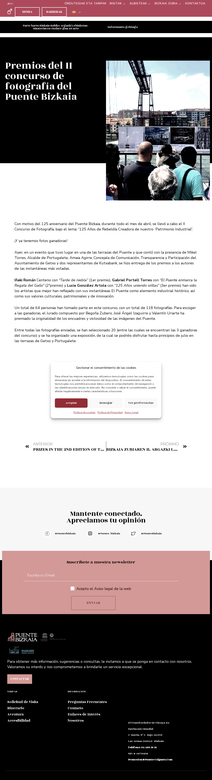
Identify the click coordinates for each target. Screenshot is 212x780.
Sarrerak (54, 12)
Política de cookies (84, 412)
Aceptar (71, 403)
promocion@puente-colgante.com (150, 759)
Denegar (106, 403)
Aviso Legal (132, 412)
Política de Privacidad (110, 412)
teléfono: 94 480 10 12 (142, 747)
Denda (27, 12)
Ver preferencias (140, 403)
